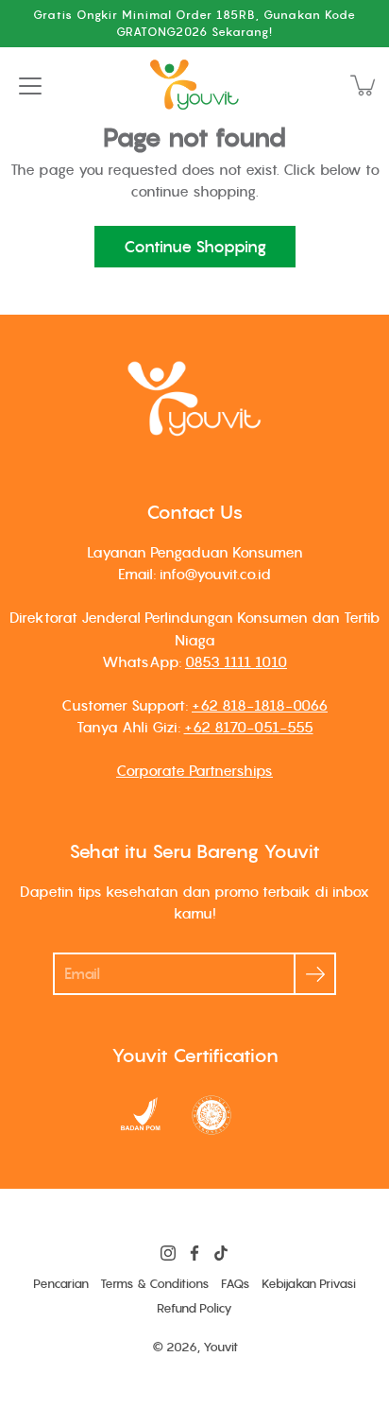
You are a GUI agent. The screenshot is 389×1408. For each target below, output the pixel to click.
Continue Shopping (195, 246)
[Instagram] (168, 1253)
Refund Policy (194, 1308)
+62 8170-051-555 (248, 726)
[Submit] (315, 974)
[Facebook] (194, 1253)
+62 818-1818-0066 (260, 704)
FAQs (235, 1284)
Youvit (220, 1347)
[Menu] (30, 86)
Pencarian (61, 1284)
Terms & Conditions (155, 1284)
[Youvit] (194, 85)
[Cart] (364, 85)
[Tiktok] (220, 1253)
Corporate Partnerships (194, 770)
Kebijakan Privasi (309, 1284)
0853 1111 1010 (236, 661)
